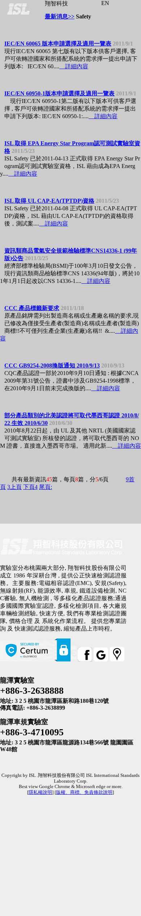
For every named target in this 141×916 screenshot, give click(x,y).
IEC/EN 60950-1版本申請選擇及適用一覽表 (59, 93)
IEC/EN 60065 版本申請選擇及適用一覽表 (57, 43)
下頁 (30, 487)
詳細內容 (74, 66)
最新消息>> (59, 16)
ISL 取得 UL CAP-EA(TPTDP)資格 (49, 201)
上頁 (14, 487)
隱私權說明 (40, 792)
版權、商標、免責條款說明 (84, 792)
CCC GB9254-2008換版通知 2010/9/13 (52, 365)
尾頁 (45, 487)
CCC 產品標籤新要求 (31, 308)
